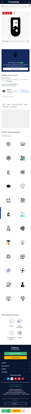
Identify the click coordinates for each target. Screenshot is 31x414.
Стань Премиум (15, 357)
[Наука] (8, 144)
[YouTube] (22, 378)
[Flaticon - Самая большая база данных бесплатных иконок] (13, 2)
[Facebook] (8, 378)
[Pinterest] (15, 378)
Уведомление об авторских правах (11, 394)
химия (8, 104)
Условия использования (15, 389)
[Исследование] (22, 256)
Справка (4, 369)
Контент (4, 363)
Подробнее (22, 66)
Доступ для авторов (15, 353)
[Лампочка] (22, 242)
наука (3, 104)
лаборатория (5, 106)
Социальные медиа (15, 375)
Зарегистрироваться (15, 385)
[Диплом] (8, 284)
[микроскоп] (8, 172)
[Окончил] (8, 242)
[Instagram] (19, 378)
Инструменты (5, 366)
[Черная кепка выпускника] (8, 186)
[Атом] (8, 158)
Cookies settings (25, 394)
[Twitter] (12, 378)
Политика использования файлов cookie (16, 392)
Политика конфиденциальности (16, 390)
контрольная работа (17, 104)
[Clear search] (22, 6)
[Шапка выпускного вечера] (22, 144)
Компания (4, 372)
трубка (25, 104)
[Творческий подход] (22, 298)
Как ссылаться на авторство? (9, 85)
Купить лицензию (15, 69)
